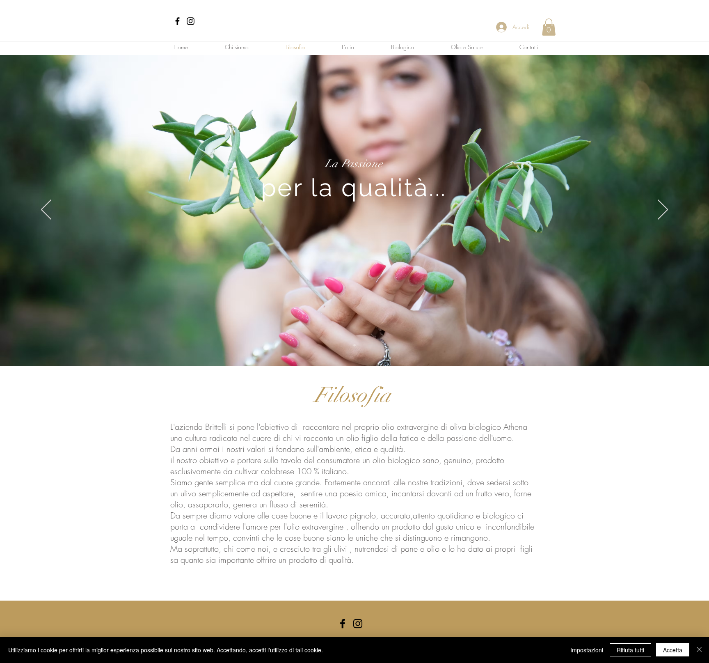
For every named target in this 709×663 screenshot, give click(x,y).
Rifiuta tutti (630, 650)
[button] (549, 27)
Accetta (672, 650)
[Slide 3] (354, 345)
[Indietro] (46, 210)
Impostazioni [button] (586, 650)
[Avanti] (663, 210)
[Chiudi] (699, 649)
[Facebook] (177, 21)
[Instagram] (190, 21)
